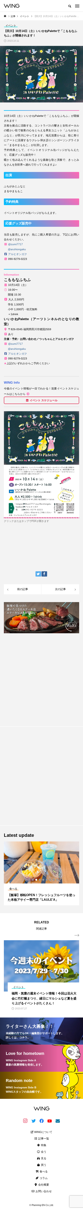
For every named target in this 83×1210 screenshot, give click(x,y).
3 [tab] (33, 880)
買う (43, 1165)
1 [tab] (26, 880)
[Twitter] (33, 1121)
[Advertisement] (41, 678)
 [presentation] (77, 935)
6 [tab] (43, 880)
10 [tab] (57, 880)
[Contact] (58, 1121)
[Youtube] (49, 1121)
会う (43, 1151)
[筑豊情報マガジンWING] (11, 6)
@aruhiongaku (17, 249)
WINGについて (42, 1132)
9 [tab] (54, 880)
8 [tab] (50, 880)
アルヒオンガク (17, 254)
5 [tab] (40, 880)
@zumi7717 (15, 244)
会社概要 (43, 1184)
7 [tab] (47, 880)
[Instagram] (25, 1121)
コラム (43, 1178)
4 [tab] (36, 880)
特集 (43, 1145)
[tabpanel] (41, 873)
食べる (43, 1171)
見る (43, 1158)
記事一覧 (43, 1138)
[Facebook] (41, 1121)
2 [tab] (29, 880)
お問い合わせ (43, 1191)
